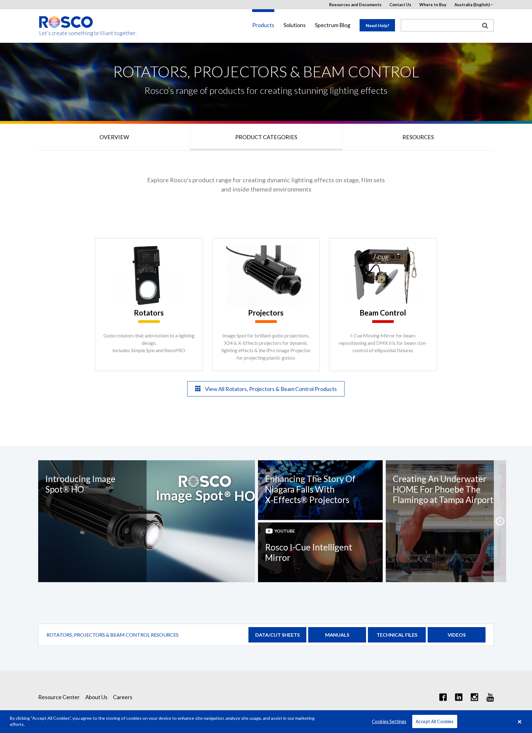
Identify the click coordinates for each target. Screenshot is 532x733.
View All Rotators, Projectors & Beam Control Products (270, 388)
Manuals (337, 635)
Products (263, 25)
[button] (500, 521)
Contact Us (400, 4)
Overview (114, 137)
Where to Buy (432, 4)
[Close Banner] (520, 721)
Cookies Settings (389, 721)
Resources (418, 137)
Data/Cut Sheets (277, 635)
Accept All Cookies (435, 721)
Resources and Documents (355, 4)
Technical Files (397, 635)
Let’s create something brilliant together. (66, 33)
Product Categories (266, 137)
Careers (122, 697)
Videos (457, 635)
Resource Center (59, 697)
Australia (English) (472, 4)
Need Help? (377, 25)
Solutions (295, 25)
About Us (96, 697)
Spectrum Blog (332, 25)
